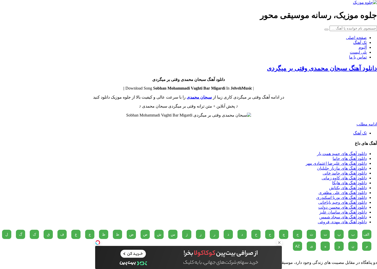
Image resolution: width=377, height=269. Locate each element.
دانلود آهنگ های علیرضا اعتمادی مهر (336, 163)
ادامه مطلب (366, 124)
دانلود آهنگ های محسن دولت (342, 207)
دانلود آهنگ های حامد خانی (345, 173)
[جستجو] (326, 29)
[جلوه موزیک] (365, 2)
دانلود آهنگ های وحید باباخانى (342, 202)
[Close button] (279, 242)
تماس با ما (358, 57)
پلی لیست (358, 52)
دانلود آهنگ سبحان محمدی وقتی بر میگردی (322, 68)
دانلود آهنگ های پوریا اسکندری (341, 197)
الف (366, 234)
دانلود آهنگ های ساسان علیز (343, 212)
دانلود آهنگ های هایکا (349, 183)
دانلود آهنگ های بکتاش (348, 188)
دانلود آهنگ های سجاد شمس (343, 217)
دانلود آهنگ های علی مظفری (343, 192)
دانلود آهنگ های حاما (350, 158)
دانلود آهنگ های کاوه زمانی (344, 178)
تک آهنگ (360, 42)
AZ (297, 246)
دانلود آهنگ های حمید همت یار (342, 153)
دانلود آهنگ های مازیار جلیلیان (342, 168)
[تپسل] (97, 242)
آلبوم (363, 47)
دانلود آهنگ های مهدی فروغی (342, 222)
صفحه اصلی (356, 37)
